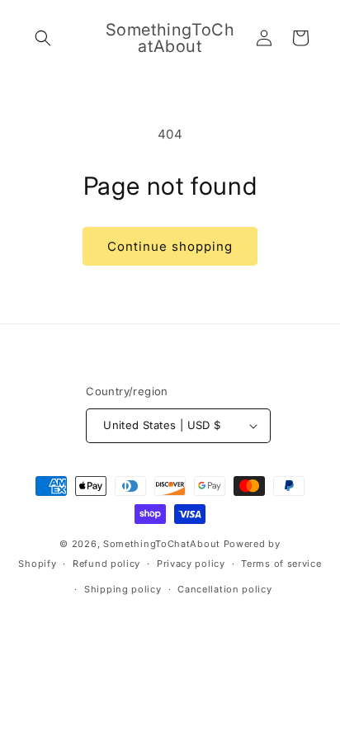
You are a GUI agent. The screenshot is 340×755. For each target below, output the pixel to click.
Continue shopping (170, 246)
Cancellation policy (224, 589)
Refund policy (106, 563)
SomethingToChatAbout (161, 544)
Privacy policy (191, 563)
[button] (43, 38)
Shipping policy (123, 589)
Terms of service (281, 563)
